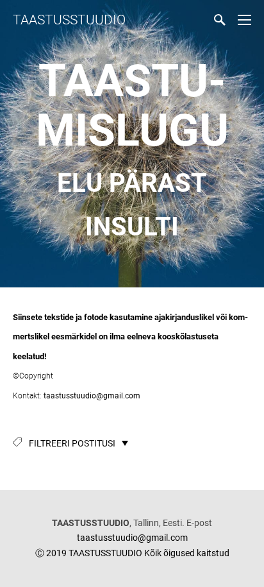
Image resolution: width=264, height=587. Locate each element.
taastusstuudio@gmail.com (91, 395)
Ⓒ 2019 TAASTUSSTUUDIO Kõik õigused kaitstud (132, 553)
